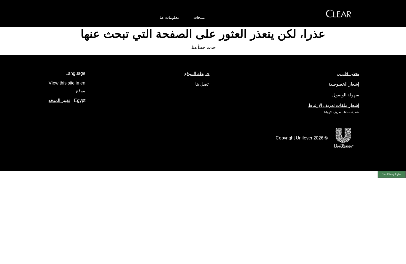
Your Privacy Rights (392, 174)
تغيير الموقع (59, 100)
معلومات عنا (170, 17)
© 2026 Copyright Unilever (302, 138)
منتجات (199, 17)
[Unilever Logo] (343, 147)
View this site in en (67, 83)
